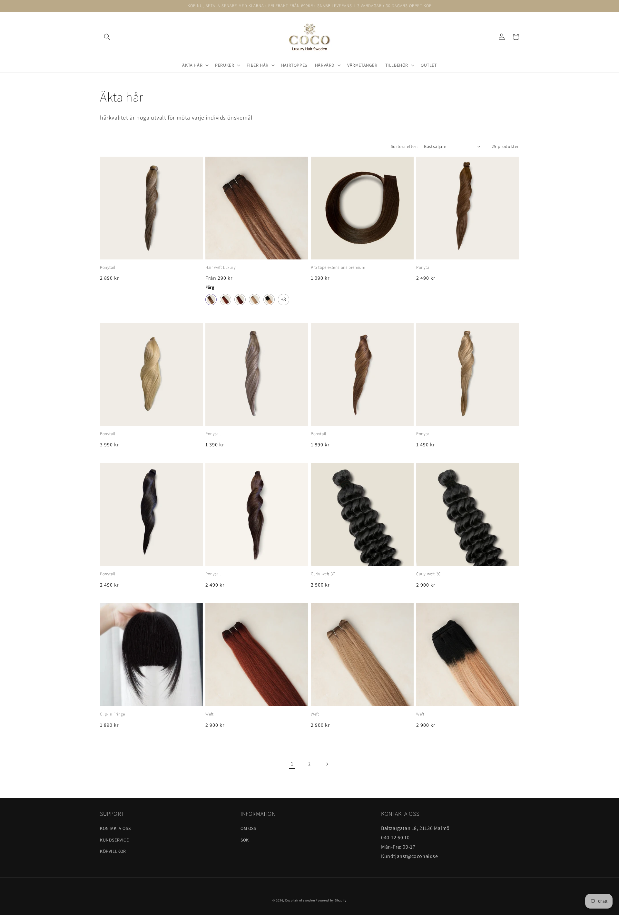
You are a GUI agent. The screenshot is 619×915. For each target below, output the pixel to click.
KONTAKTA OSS (115, 828)
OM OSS (248, 828)
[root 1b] (269, 299)
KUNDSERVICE (114, 840)
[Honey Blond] (254, 299)
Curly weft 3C (323, 574)
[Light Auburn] (225, 299)
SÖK (245, 840)
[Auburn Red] (240, 299)
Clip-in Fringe (112, 714)
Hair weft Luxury (220, 267)
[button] (107, 37)
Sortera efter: (404, 146)
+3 (283, 299)
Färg (209, 287)
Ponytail (107, 267)
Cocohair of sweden (300, 900)
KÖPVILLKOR (113, 851)
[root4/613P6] (211, 299)
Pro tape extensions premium (338, 267)
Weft (209, 714)
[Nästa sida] (327, 764)
